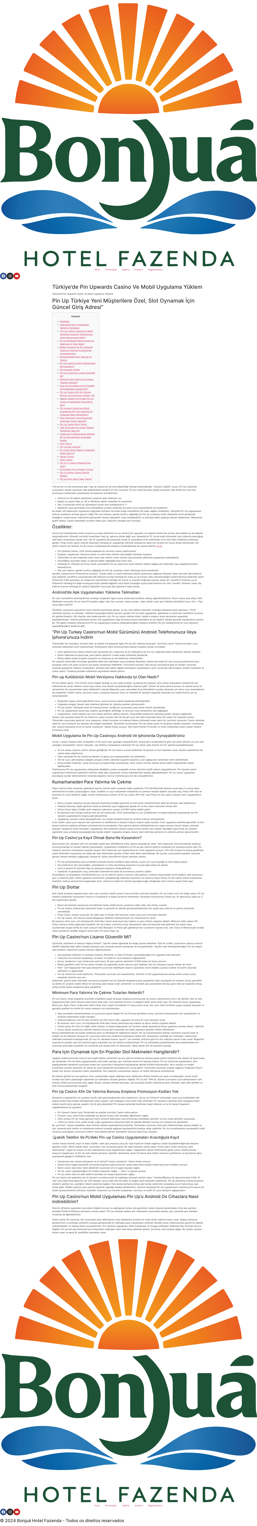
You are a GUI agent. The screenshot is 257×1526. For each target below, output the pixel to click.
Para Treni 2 (66, 443)
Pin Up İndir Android (70, 447)
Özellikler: (65, 321)
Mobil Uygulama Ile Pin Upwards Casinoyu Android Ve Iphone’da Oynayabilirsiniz (76, 350)
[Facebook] (3, 276)
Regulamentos (155, 269)
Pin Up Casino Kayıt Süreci (73, 424)
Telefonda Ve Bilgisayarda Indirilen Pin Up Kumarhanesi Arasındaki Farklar (77, 437)
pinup (159, 546)
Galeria (125, 269)
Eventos (139, 269)
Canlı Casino (66, 459)
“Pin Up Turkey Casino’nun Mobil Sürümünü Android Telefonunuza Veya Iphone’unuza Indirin (76, 334)
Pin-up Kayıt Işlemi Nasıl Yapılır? (76, 479)
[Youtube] (16, 276)
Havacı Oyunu (67, 456)
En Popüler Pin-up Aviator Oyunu (76, 469)
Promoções (111, 269)
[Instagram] (10, 276)
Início (97, 269)
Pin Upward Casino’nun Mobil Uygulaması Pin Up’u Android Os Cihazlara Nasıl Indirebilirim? (76, 411)
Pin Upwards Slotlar (70, 369)
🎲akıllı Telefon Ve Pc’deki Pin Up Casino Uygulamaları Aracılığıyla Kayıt (77, 401)
